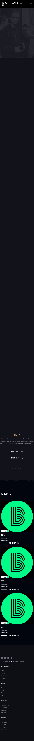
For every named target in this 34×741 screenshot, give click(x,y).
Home (3, 670)
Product (3, 673)
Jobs (2, 690)
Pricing (3, 678)
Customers (4, 675)
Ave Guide (4, 722)
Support (3, 724)
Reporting (4, 707)
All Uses (3, 712)
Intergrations (4, 727)
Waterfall (17, 615)
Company (4, 688)
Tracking (3, 710)
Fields (17, 568)
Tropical (17, 522)
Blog (2, 695)
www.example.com (17, 451)
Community (4, 729)
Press (2, 693)
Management (5, 705)
